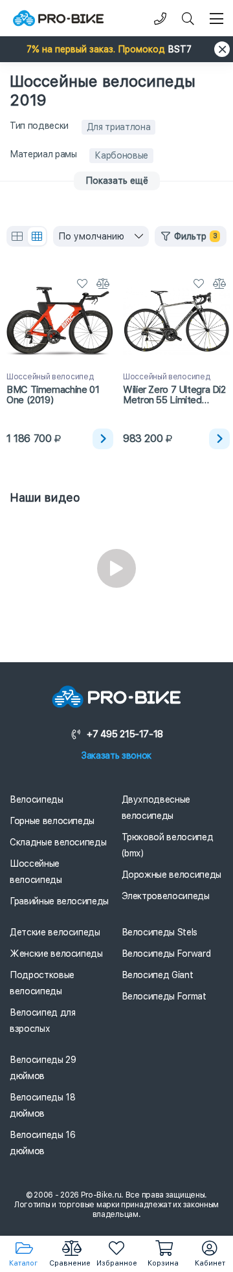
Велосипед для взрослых (42, 1020)
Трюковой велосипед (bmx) (168, 845)
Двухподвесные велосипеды (156, 807)
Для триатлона (118, 127)
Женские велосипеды (56, 953)
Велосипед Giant (158, 975)
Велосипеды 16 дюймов (42, 1143)
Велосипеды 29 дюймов (43, 1067)
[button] (116, 49)
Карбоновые (121, 155)
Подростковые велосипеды (42, 983)
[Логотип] (58, 18)
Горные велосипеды (52, 821)
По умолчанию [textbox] (91, 236)
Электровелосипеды (166, 896)
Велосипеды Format (164, 996)
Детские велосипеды (55, 932)
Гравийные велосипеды (59, 901)
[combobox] (101, 236)
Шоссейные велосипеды (36, 871)
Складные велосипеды (58, 842)
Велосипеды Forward (166, 953)
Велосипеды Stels (159, 932)
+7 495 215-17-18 (125, 734)
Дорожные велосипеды (171, 874)
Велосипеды (36, 799)
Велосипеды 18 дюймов (42, 1105)
